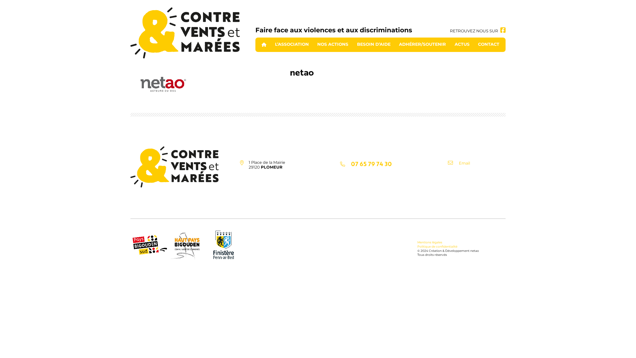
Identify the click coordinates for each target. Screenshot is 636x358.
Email (464, 163)
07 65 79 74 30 (371, 163)
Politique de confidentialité (437, 246)
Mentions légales (429, 242)
